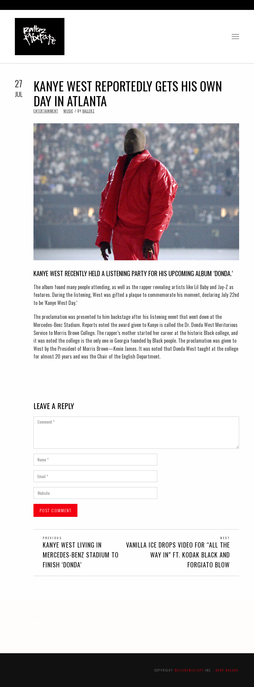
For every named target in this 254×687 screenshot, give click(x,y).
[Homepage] (230, 5)
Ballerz (88, 110)
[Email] (237, 5)
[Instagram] (216, 5)
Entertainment (45, 110)
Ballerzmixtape (189, 670)
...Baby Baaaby (225, 670)
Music (68, 110)
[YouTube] (223, 5)
